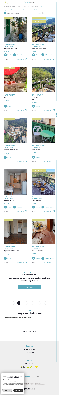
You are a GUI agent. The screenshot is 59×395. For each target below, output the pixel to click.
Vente (25, 7)
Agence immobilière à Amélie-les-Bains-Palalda (13, 7)
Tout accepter (18, 390)
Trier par (38, 13)
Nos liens (35, 384)
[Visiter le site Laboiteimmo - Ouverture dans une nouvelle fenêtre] (29, 390)
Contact (56, 116)
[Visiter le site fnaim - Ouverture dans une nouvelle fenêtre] (36, 367)
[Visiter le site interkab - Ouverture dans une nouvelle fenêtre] (26, 367)
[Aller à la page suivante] (44, 303)
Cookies (44, 384)
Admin (32, 384)
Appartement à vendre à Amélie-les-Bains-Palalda (18, 317)
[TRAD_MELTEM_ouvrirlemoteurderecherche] (6, 2)
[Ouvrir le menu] (53, 2)
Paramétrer (7, 390)
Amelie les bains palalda (33, 7)
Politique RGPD (40, 384)
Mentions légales (27, 384)
